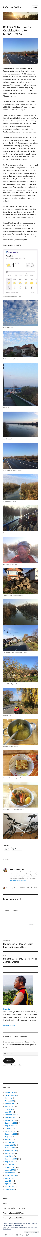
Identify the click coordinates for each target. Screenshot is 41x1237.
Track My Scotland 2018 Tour (14, 1218)
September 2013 (11, 1159)
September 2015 (11, 1134)
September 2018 (11, 1095)
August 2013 (9, 1162)
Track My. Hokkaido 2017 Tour (14, 1208)
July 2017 (8, 1109)
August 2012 (9, 1178)
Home (5, 1198)
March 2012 (9, 1186)
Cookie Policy (7, 1229)
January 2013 (10, 1170)
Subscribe (8, 1061)
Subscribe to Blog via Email (15, 1037)
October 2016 (10, 1120)
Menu (35, 7)
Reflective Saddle (12, 7)
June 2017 (9, 1112)
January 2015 (10, 1145)
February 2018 (10, 1104)
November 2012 (11, 1173)
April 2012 (9, 1184)
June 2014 (9, 1156)
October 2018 (10, 1092)
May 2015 (8, 1137)
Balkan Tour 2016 (32, 887)
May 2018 (8, 1098)
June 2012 (9, 1181)
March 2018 (9, 1101)
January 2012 (10, 1189)
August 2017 (9, 1106)
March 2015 (9, 1142)
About (5, 1203)
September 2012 (11, 1175)
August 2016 (9, 1126)
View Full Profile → (10, 1025)
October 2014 (10, 1148)
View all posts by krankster (18, 880)
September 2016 (11, 1123)
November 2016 (11, 1117)
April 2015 (9, 1139)
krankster (9, 887)
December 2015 (10, 1131)
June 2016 (9, 1128)
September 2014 (11, 1150)
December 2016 (10, 1115)
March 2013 (9, 1164)
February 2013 (10, 1167)
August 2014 (9, 1153)
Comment (31, 924)
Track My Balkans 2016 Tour (13, 1213)
